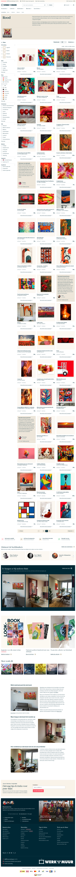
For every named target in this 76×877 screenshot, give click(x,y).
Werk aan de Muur (62, 827)
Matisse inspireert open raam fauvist (26, 424)
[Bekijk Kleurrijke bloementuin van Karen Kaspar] (21, 585)
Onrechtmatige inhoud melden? (42, 868)
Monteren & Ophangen (9, 821)
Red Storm (45, 22)
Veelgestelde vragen (9, 817)
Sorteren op (71, 42)
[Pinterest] (9, 853)
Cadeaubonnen (25, 821)
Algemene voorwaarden (26, 868)
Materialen (28, 8)
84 (46, 531)
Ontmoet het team (44, 819)
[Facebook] (11, 853)
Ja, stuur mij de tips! (38, 790)
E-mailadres (35, 784)
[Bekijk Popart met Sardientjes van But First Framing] (57, 588)
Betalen (6, 819)
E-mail (30, 814)
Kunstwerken (4, 8)
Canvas (51, 692)
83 (43, 531)
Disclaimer (34, 868)
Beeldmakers (20, 8)
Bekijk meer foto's (66, 568)
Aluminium (42, 687)
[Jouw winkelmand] (73, 5)
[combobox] (33, 5)
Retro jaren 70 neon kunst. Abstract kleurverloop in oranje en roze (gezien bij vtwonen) (65, 284)
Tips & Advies (37, 8)
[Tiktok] (15, 853)
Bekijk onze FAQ (26, 186)
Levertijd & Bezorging (26, 819)
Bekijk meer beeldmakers (67, 546)
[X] (13, 853)
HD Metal (56, 692)
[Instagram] (7, 853)
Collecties (12, 8)
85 (49, 531)
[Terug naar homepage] (9, 5)
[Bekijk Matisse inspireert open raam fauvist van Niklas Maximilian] (37, 588)
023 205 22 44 (23, 814)
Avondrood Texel (24, 169)
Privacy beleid (51, 868)
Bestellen (24, 817)
